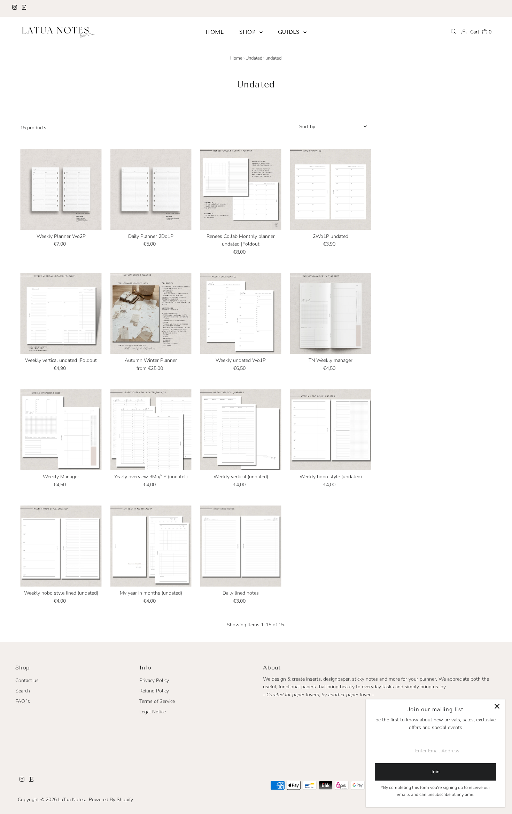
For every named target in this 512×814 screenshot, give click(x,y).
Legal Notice (152, 711)
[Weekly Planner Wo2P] (60, 189)
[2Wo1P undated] (330, 189)
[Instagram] (14, 8)
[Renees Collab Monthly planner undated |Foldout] (240, 189)
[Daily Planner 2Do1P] (151, 189)
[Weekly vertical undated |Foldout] (60, 313)
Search (22, 691)
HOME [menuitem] (214, 32)
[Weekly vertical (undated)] (240, 429)
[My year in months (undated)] (151, 546)
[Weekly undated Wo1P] (240, 313)
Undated (254, 58)
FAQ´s (22, 701)
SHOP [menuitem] (248, 32)
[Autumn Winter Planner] (151, 313)
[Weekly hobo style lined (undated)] (60, 546)
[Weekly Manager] (60, 429)
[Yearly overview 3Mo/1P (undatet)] (151, 429)
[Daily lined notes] (240, 546)
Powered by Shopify (111, 799)
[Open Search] (453, 32)
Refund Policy (154, 691)
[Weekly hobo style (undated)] (330, 429)
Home (236, 58)
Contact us (27, 680)
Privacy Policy (154, 680)
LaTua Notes (71, 799)
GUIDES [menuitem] (290, 32)
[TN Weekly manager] (330, 313)
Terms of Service (157, 701)
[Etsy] (24, 8)
